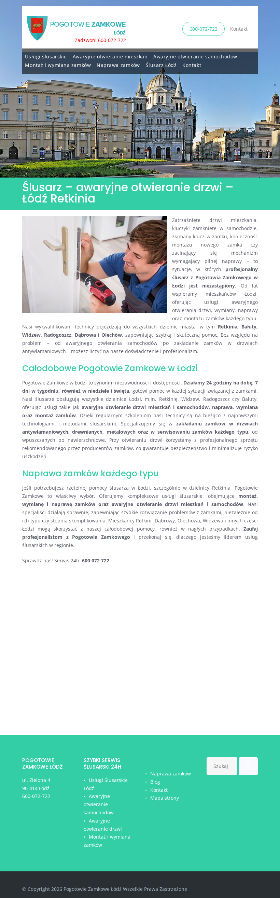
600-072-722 (204, 29)
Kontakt (239, 29)
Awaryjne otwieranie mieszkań (110, 56)
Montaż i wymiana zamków (58, 65)
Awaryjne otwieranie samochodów (195, 56)
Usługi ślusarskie (46, 56)
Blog (155, 781)
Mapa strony (164, 798)
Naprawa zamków (118, 65)
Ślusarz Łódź (161, 65)
